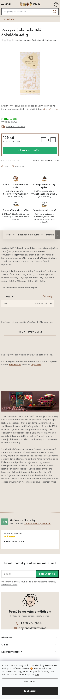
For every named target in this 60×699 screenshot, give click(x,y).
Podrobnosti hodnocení (44, 40)
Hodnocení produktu (28, 234)
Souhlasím (30, 691)
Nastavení (30, 681)
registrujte (36, 364)
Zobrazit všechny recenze (37, 523)
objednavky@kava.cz (32, 628)
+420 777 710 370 (32, 623)
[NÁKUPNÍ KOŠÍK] (56, 4)
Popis (9, 234)
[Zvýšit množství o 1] (53, 139)
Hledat (55, 11)
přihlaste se (15, 364)
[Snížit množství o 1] (43, 139)
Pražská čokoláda (50, 160)
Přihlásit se (47, 574)
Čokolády (47, 296)
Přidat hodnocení (30, 331)
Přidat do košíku (30, 150)
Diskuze (50, 234)
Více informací (50, 109)
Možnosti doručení (15, 126)
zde (37, 674)
